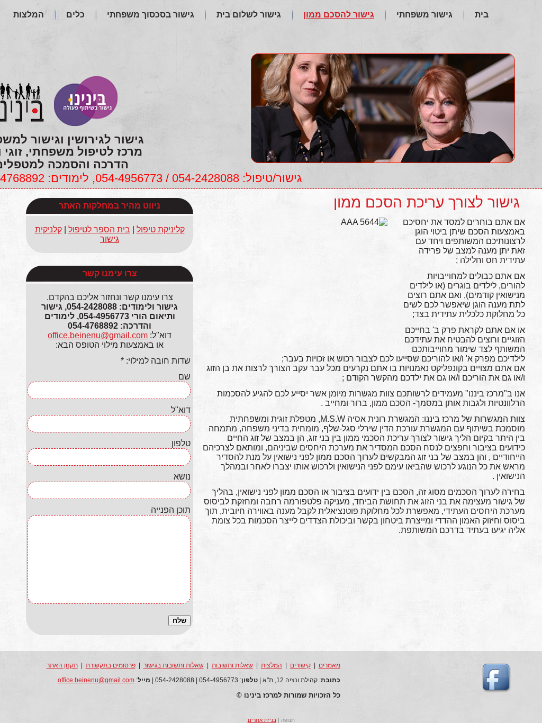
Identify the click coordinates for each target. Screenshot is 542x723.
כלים (75, 14)
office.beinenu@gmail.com (98, 335)
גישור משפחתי (424, 14)
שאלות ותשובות (232, 665)
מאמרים (329, 665)
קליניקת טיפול (161, 229)
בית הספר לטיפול (99, 229)
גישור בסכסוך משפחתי (150, 14)
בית (482, 14)
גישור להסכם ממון (338, 14)
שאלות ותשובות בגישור (173, 665)
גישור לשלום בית (248, 14)
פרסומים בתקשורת (111, 665)
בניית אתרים (262, 720)
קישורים (300, 665)
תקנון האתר (62, 665)
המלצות (28, 14)
